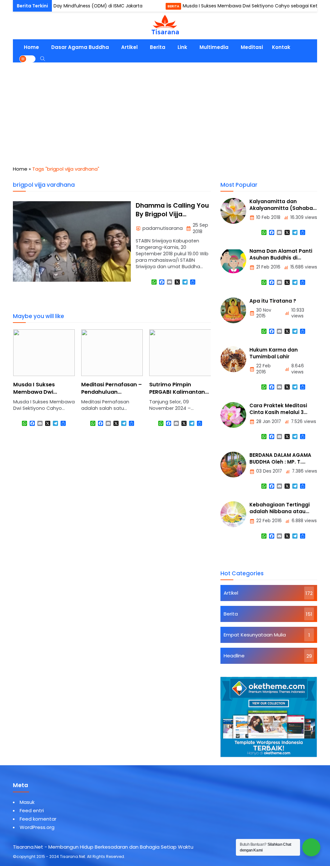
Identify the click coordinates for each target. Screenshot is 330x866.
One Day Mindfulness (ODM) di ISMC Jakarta (77, 6)
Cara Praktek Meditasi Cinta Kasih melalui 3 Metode (278, 412)
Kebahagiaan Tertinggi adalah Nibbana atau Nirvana (279, 511)
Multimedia (213, 47)
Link (182, 47)
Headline (234, 655)
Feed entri (32, 810)
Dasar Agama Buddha (80, 47)
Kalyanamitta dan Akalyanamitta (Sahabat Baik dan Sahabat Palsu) (282, 208)
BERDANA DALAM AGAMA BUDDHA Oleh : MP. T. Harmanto (280, 462)
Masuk (27, 802)
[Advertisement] (165, 111)
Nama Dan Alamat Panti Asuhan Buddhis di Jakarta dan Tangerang (280, 258)
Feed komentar (38, 818)
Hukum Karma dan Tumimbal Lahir (273, 353)
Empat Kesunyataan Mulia (255, 634)
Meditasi (252, 47)
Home (31, 47)
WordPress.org (37, 827)
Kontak (281, 47)
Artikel (129, 47)
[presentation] (37, 383)
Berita (158, 6)
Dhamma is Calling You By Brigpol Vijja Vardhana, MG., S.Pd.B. (172, 214)
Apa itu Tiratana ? (272, 300)
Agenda (17, 6)
